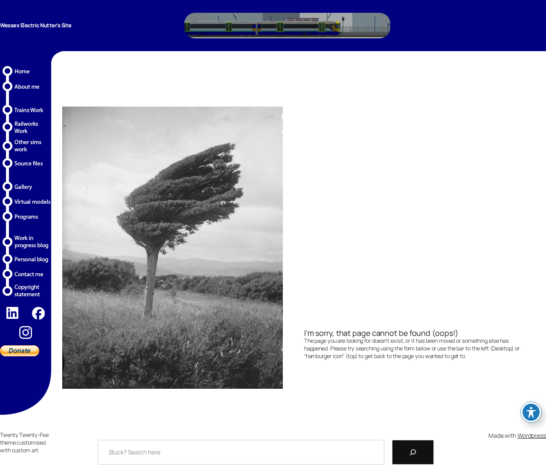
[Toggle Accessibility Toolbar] (531, 412)
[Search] (413, 452)
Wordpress (531, 435)
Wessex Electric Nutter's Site (36, 25)
